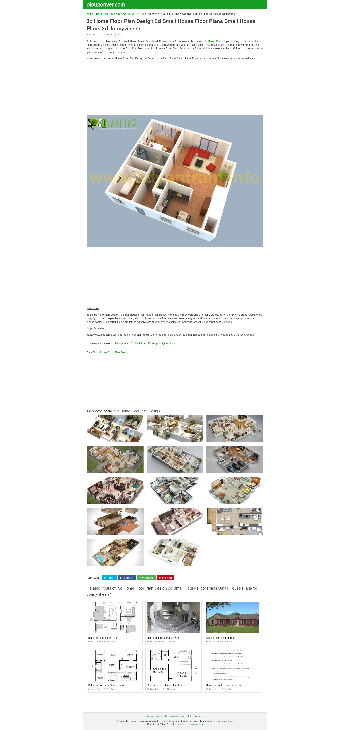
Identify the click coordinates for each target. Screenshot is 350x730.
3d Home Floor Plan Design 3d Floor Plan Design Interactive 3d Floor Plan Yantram (129, 531)
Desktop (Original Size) (161, 343)
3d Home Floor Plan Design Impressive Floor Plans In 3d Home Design (182, 438)
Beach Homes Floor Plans (103, 637)
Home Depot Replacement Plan (224, 685)
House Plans (92, 34)
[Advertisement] (175, 88)
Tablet (138, 343)
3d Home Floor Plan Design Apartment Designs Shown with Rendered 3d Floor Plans (189, 469)
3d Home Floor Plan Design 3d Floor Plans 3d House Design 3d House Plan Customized (132, 500)
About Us (199, 715)
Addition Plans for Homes (220, 637)
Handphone (122, 343)
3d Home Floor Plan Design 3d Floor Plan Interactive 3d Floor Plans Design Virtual (248, 469)
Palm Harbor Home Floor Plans (106, 685)
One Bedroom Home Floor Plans (166, 685)
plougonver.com (106, 4)
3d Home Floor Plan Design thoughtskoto (235, 531)
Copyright (173, 715)
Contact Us (161, 715)
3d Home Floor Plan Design (113, 352)
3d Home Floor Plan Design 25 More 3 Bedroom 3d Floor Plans (238, 438)
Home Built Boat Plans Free (163, 637)
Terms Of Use (186, 715)
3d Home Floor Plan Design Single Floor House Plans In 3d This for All (122, 438)
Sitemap (150, 715)
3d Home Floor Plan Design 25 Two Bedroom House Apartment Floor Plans (125, 469)
